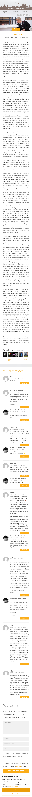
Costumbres (19, 39)
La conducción (10, 359)
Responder (24, 383)
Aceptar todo (16, 790)
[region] (16, 785)
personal (25, 39)
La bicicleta (25, 358)
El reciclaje (21, 357)
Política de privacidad (19, 759)
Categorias (5, 12)
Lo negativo (4, 358)
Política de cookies (14, 786)
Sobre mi (15, 12)
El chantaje (15, 357)
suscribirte (18, 766)
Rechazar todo (16, 793)
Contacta (24, 12)
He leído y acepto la (14, 759)
